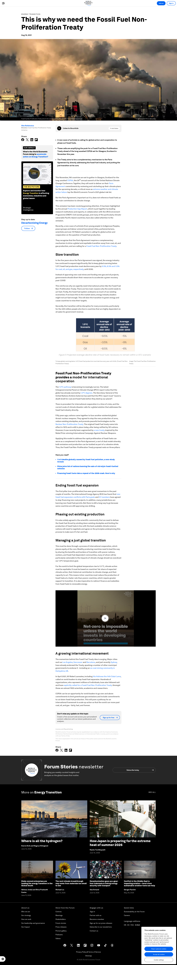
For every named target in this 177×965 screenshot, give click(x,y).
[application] (106, 618)
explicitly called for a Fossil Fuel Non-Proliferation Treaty (88, 685)
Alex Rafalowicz (27, 126)
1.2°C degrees (86, 393)
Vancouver (77, 662)
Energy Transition (30, 14)
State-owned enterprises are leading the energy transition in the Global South (37, 883)
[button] (105, 618)
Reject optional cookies (158, 949)
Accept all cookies (159, 954)
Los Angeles (67, 662)
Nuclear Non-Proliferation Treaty (69, 424)
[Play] (59, 128)
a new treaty (99, 430)
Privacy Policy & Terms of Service (88, 952)
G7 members (104, 497)
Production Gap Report (77, 209)
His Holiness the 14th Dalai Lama (107, 676)
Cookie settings (159, 960)
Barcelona (90, 662)
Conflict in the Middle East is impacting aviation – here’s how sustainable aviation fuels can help (139, 883)
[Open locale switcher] (2, 959)
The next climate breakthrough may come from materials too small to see (71, 883)
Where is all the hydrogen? (41, 841)
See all (152, 792)
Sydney (114, 662)
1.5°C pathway (65, 387)
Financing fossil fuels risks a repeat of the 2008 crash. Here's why (86, 473)
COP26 (70, 180)
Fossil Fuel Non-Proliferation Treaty (101, 246)
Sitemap (88, 956)
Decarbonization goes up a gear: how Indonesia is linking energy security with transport (104, 883)
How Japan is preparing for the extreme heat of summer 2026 (120, 843)
